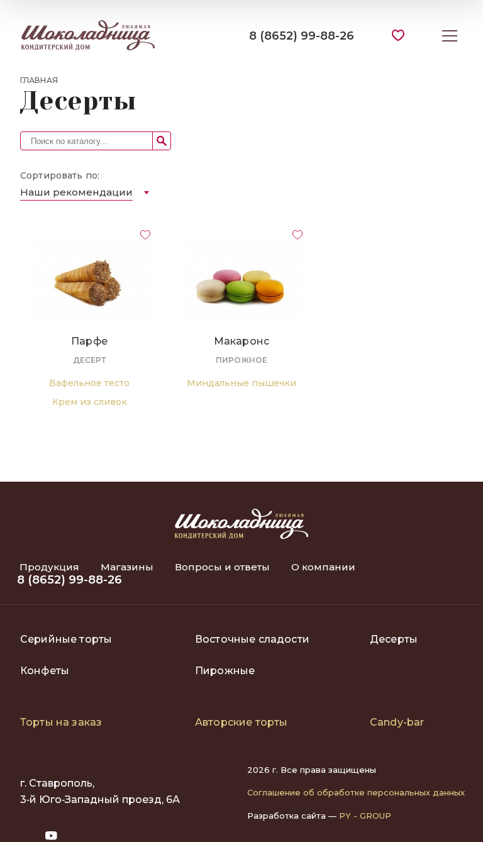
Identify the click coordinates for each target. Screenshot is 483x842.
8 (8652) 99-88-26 (301, 36)
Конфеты (44, 671)
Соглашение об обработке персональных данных (356, 792)
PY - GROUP (365, 816)
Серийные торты (66, 639)
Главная (39, 80)
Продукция (50, 567)
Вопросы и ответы (223, 567)
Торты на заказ (61, 722)
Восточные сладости (252, 639)
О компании (323, 567)
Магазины (128, 567)
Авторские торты (241, 722)
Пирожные (225, 671)
